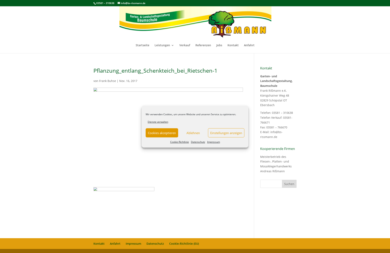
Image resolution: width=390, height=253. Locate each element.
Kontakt (233, 45)
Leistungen (162, 45)
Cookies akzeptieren (162, 133)
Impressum (213, 142)
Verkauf (184, 45)
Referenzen (203, 45)
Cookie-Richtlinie (179, 142)
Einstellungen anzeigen (226, 133)
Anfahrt (249, 45)
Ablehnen (193, 133)
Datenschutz (198, 142)
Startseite (142, 45)
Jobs (219, 45)
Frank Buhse (107, 81)
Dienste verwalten (158, 122)
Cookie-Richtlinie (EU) (184, 243)
